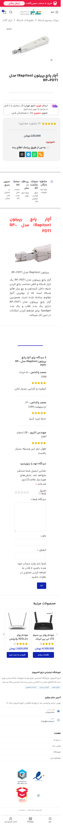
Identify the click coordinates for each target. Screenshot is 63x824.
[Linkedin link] (28, 7)
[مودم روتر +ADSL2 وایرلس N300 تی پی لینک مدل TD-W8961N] (17, 621)
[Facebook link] (40, 7)
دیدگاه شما (38, 499)
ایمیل (41, 550)
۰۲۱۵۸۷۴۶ (50, 712)
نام (43, 536)
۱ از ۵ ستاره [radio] (27, 492)
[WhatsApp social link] (25, 7)
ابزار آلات (7, 20)
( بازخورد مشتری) (30, 123)
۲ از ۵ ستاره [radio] (24, 492)
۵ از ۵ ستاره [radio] (16, 492)
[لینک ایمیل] (32, 7)
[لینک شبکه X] (36, 7)
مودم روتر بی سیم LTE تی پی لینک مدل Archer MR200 (43, 641)
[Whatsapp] (34, 154)
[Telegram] (28, 154)
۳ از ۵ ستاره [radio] (21, 492)
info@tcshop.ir (48, 721)
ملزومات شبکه (25, 20)
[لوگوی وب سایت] (30, 12)
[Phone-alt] (41, 154)
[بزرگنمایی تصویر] (51, 60)
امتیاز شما (42, 492)
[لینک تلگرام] (21, 7)
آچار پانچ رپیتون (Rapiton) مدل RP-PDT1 (30, 225)
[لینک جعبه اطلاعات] (31, 109)
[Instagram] (22, 154)
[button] (17, 655)
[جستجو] (11, 12)
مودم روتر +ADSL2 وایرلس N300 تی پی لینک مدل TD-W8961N (17, 641)
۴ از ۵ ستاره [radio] (18, 492)
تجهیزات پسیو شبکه (50, 20)
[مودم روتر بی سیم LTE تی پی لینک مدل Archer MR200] (43, 621)
